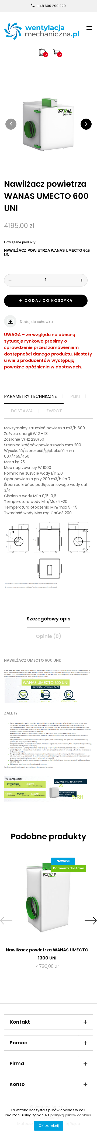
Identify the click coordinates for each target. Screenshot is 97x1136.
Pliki (75, 396)
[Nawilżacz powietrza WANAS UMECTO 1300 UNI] (47, 896)
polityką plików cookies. (71, 1115)
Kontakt (20, 1021)
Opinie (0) (48, 636)
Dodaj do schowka (36, 321)
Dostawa (22, 411)
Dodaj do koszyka (48, 300)
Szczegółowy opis (48, 618)
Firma (17, 1063)
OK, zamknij (49, 1125)
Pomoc (18, 1042)
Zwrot (54, 411)
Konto (17, 1084)
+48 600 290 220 (51, 5)
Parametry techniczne (30, 396)
